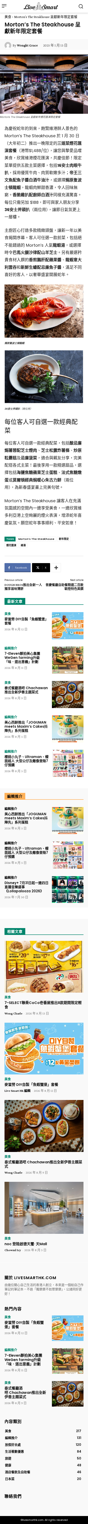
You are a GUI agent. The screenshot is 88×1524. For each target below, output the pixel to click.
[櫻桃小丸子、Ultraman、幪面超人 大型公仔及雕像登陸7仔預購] (67, 763)
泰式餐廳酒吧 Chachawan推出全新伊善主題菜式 (26, 690)
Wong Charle (13, 1013)
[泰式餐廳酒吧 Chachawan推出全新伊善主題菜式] (67, 694)
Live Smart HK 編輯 (17, 1090)
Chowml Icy (13, 1250)
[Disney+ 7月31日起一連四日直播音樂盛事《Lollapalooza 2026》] (67, 889)
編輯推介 (11, 648)
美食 (8, 17)
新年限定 (64, 539)
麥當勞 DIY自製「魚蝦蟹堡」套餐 (26, 621)
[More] (56, 567)
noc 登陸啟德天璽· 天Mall (26, 1244)
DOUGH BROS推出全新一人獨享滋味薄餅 (23, 586)
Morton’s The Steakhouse (36, 539)
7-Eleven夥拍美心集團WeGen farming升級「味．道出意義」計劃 (22, 657)
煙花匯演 (11, 545)
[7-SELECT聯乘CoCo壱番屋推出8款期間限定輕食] (44, 967)
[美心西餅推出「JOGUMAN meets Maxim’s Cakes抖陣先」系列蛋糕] (67, 729)
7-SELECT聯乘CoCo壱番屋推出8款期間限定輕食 (43, 1005)
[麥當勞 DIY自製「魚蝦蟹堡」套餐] (67, 625)
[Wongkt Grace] (9, 45)
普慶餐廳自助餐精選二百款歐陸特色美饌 (64, 586)
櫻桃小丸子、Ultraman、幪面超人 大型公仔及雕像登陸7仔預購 (27, 760)
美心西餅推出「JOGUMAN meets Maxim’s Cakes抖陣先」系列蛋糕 (26, 726)
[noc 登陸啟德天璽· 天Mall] (44, 1208)
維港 (23, 545)
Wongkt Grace (27, 45)
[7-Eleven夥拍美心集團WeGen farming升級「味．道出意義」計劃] (67, 660)
